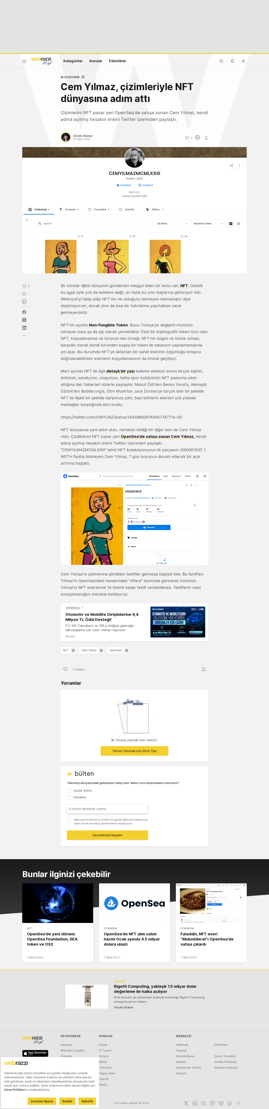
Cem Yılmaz (89, 650)
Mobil (103, 1062)
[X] (186, 1103)
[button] (134, 519)
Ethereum (110, 928)
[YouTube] (203, 1103)
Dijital (103, 1044)
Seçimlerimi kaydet (107, 835)
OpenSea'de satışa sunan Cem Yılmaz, (158, 436)
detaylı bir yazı (120, 371)
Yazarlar (181, 1050)
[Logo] (41, 61)
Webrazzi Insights (73, 1050)
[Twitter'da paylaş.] (24, 320)
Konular (95, 61)
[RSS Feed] (238, 1103)
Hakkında (182, 1044)
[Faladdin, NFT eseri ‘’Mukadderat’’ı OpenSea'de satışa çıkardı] (211, 903)
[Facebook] (229, 1103)
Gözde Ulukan (123, 1007)
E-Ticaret (105, 1050)
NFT (184, 285)
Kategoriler (73, 61)
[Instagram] (212, 1103)
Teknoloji (105, 1067)
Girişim (104, 1056)
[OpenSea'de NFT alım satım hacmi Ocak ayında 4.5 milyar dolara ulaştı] (134, 903)
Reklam (181, 1062)
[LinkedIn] (194, 1103)
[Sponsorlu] (177, 622)
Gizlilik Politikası (225, 1062)
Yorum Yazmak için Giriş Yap (134, 751)
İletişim (181, 1073)
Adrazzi (70, 636)
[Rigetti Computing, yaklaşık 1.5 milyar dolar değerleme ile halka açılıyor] (86, 996)
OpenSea (115, 650)
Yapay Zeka (107, 1073)
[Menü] (24, 62)
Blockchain (70, 77)
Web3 (103, 1084)
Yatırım (104, 1079)
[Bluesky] (220, 1103)
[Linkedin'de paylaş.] (24, 328)
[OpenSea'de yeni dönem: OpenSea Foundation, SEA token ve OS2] (57, 903)
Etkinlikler (117, 61)
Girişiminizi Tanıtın (188, 1067)
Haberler (66, 1044)
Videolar (66, 1056)
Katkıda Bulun (185, 1056)
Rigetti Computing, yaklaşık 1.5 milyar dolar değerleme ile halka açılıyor (155, 989)
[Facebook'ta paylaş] (24, 312)
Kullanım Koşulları (226, 1067)
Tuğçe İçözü (35, 957)
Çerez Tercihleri (225, 1056)
